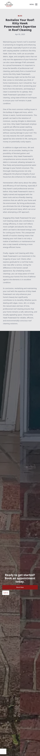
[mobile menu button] (36, 4)
